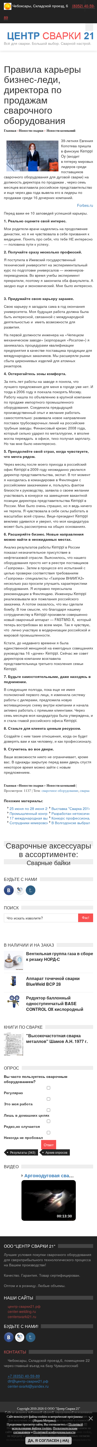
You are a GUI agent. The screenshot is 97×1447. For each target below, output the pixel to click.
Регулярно (13, 1092)
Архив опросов (56, 1152)
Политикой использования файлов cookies (47, 1426)
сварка (84, 791)
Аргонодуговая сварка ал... (55, 1175)
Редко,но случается (22, 1126)
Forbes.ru (85, 205)
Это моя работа (18, 1103)
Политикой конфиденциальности (54, 1432)
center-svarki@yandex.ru (28, 1386)
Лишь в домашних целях (26, 1115)
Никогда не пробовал (23, 1137)
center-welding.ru (22, 1311)
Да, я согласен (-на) (48, 1440)
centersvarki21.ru (22, 1316)
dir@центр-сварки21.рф (28, 1381)
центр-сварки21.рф (24, 1306)
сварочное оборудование (60, 791)
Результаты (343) (22, 1152)
